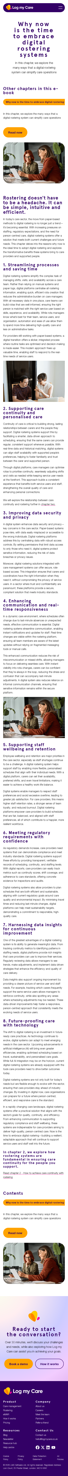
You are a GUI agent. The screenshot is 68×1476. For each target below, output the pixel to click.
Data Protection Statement (39, 1457)
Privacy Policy (21, 1457)
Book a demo (18, 1364)
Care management (12, 1406)
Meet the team (42, 1414)
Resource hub (10, 1443)
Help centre (8, 1447)
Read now (15, 132)
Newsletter (8, 1439)
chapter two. (48, 504)
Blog (5, 1435)
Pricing (6, 1422)
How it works (49, 1364)
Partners (40, 1418)
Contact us (41, 1435)
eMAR (6, 1414)
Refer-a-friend (42, 1422)
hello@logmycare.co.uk (47, 1439)
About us (40, 1406)
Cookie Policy (6, 1457)
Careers (39, 1410)
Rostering (7, 1410)
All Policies (60, 1457)
